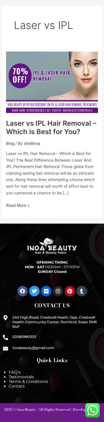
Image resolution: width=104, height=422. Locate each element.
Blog (10, 143)
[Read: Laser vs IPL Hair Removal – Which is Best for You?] (52, 82)
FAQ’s (15, 372)
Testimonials (21, 376)
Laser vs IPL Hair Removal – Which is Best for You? (51, 127)
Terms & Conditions (28, 381)
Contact (17, 386)
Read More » (17, 205)
